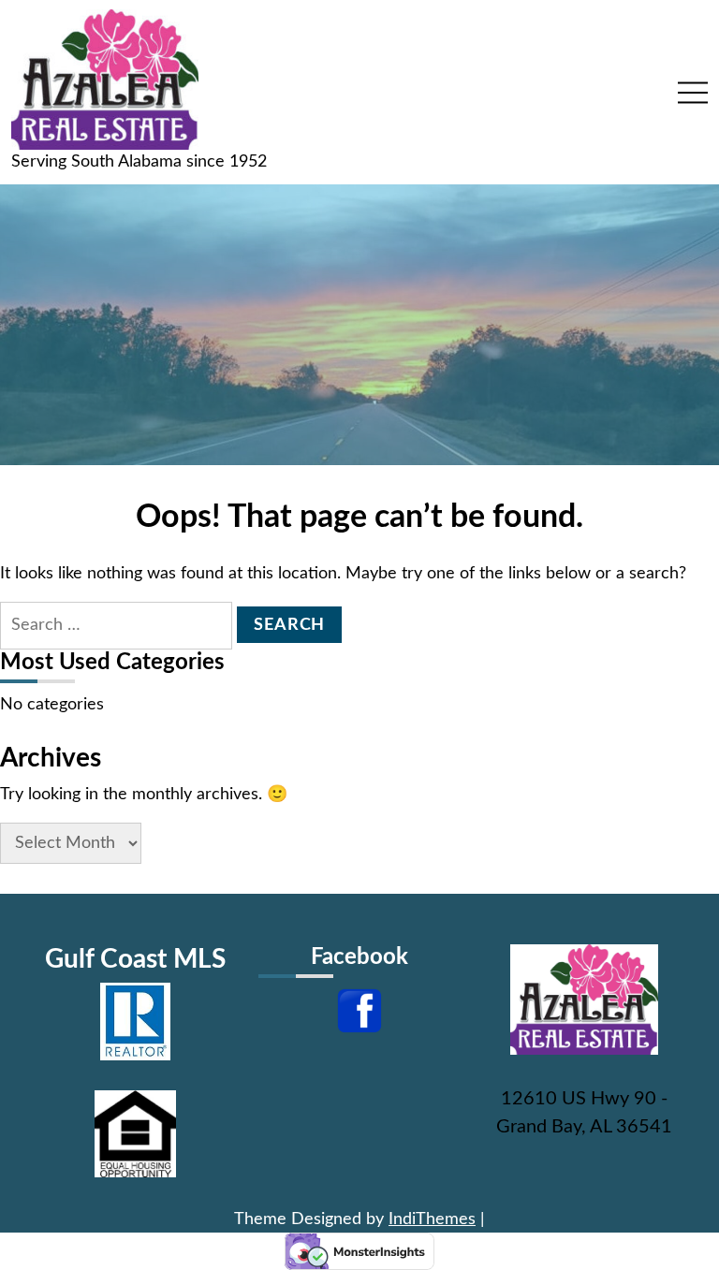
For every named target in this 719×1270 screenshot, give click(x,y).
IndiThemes (432, 1219)
